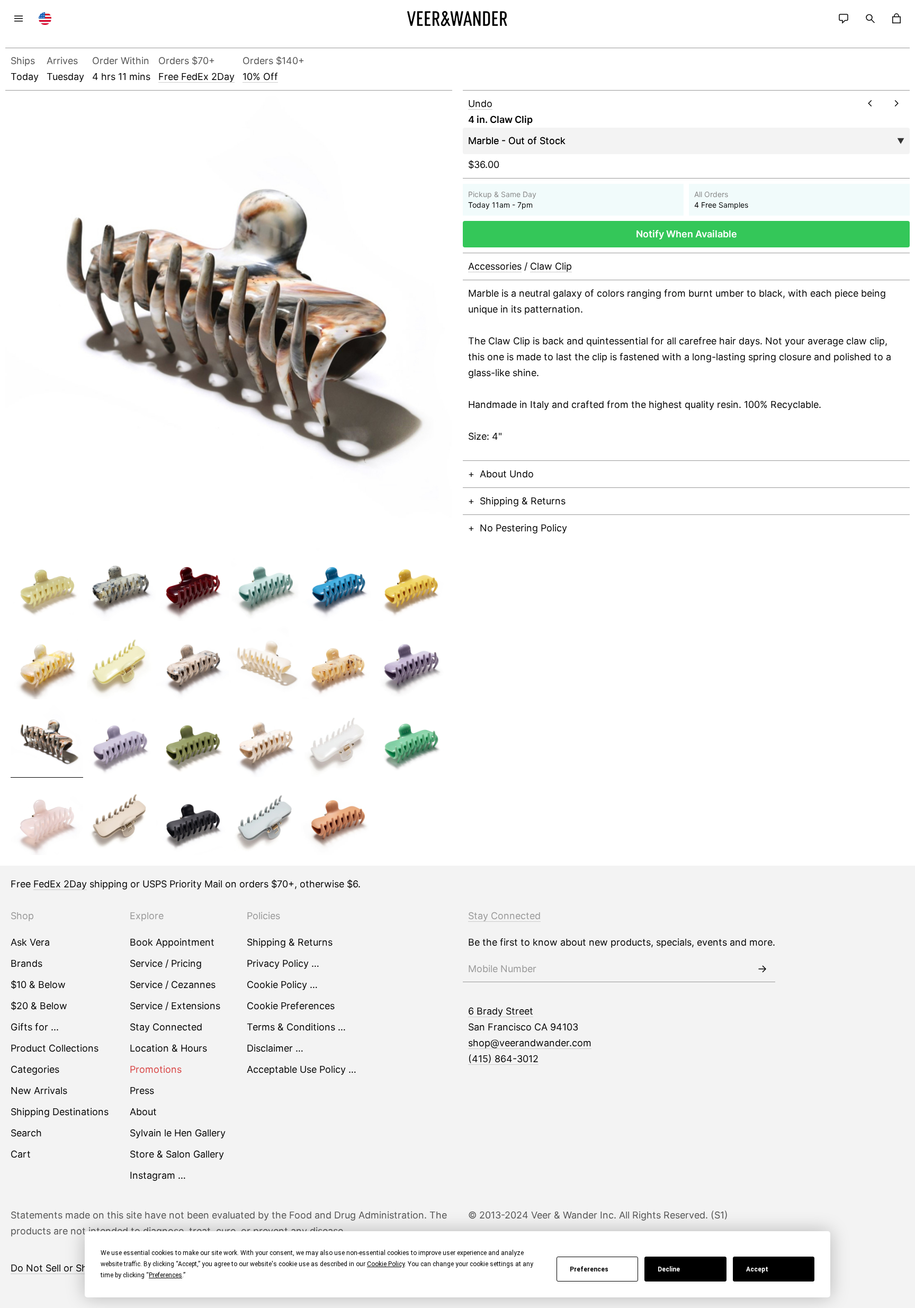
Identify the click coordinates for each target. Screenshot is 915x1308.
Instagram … (158, 1175)
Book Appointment (172, 942)
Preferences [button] (165, 1275)
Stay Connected (166, 1027)
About (143, 1111)
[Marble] (47, 741)
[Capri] (265, 584)
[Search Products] (870, 18)
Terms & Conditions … (296, 1027)
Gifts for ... (35, 1027)
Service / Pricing (166, 963)
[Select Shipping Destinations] (45, 18)
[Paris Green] (410, 741)
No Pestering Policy (523, 527)
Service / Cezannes (173, 984)
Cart (21, 1154)
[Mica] (265, 741)
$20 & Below (39, 1005)
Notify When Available (686, 233)
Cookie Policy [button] (386, 1264)
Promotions (156, 1069)
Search (26, 1132)
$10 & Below (38, 984)
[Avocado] (47, 584)
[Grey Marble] (192, 662)
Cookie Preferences (291, 1005)
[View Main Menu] (18, 18)
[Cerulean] (337, 584)
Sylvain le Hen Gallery (178, 1132)
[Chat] (843, 18)
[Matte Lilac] (119, 741)
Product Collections (54, 1048)
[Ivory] (265, 662)
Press (142, 1090)
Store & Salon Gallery (177, 1154)
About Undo (507, 473)
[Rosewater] (47, 819)
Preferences (589, 1269)
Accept (757, 1269)
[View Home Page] (457, 18)
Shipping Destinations (60, 1111)
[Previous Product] (870, 103)
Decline (669, 1269)
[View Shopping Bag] (896, 18)
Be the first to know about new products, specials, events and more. (621, 942)
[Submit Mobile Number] (762, 969)
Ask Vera (30, 942)
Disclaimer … (275, 1048)
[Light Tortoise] (337, 662)
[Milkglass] (337, 741)
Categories (35, 1069)
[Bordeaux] (192, 584)
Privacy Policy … (283, 963)
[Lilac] (410, 662)
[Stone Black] (192, 819)
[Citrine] (410, 584)
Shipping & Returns (523, 500)
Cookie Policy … (282, 984)
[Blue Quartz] (119, 584)
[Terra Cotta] (337, 819)
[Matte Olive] (192, 741)
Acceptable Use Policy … (301, 1069)
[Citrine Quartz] (47, 662)
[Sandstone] (119, 819)
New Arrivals (39, 1090)
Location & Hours (168, 1048)
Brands (26, 963)
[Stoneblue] (265, 819)
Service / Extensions (175, 1005)
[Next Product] (896, 103)
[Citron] (119, 662)
